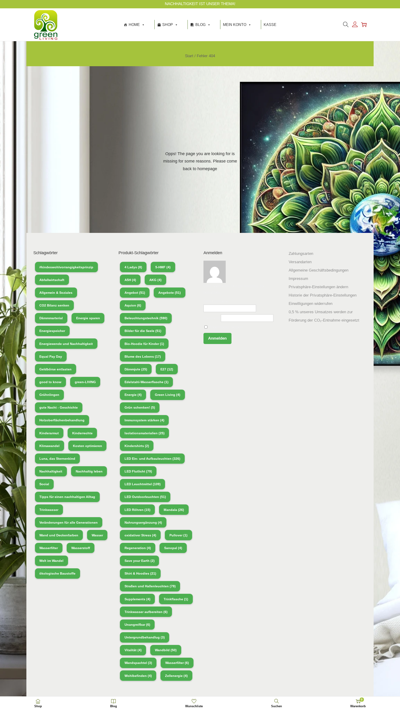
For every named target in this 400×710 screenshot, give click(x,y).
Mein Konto (234, 25)
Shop (167, 25)
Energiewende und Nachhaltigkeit (66, 344)
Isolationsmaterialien (145, 433)
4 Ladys (133, 267)
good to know (50, 382)
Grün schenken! (140, 407)
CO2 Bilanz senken (54, 305)
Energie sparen (88, 318)
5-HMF (163, 267)
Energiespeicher (52, 331)
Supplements (137, 599)
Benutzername (215, 301)
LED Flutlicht (138, 471)
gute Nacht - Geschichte (58, 407)
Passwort (211, 318)
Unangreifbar (137, 624)
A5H (130, 280)
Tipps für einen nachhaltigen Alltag (67, 497)
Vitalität (133, 650)
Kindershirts (137, 446)
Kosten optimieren (87, 446)
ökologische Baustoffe (57, 573)
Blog (200, 25)
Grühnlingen (49, 395)
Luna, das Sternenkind (57, 458)
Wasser (97, 535)
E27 (166, 369)
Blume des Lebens (143, 356)
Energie (133, 395)
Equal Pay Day (50, 356)
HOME (134, 25)
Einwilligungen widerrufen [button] (310, 303)
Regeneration (138, 548)
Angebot (135, 292)
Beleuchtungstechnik (146, 318)
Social (44, 484)
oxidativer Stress (140, 535)
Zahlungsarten (301, 253)
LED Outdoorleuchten (145, 497)
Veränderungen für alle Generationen (68, 522)
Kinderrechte (82, 433)
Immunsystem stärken (144, 420)
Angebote (169, 292)
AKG (155, 280)
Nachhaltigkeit (50, 471)
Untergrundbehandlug (145, 637)
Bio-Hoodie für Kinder (144, 344)
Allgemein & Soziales (55, 292)
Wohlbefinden (138, 676)
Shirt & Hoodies (140, 573)
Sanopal (173, 548)
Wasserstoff (80, 548)
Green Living (167, 395)
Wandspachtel (138, 663)
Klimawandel (49, 446)
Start (189, 56)
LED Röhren (137, 510)
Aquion (133, 305)
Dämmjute (136, 369)
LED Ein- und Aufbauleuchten (152, 458)
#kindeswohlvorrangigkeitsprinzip (66, 267)
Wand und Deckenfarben (58, 535)
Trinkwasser (48, 510)
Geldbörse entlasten (55, 369)
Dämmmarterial (51, 318)
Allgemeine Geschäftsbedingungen (318, 270)
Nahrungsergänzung (143, 522)
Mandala (174, 510)
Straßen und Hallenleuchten (150, 586)
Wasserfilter (48, 548)
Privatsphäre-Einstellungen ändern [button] (318, 287)
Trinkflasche (176, 599)
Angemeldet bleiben (225, 327)
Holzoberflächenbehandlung (61, 420)
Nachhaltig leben (89, 471)
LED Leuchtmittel (143, 484)
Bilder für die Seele (143, 331)
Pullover (178, 535)
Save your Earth (140, 561)
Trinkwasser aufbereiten (146, 612)
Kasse (270, 25)
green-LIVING (85, 382)
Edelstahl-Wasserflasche (147, 382)
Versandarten (300, 262)
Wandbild (166, 650)
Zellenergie (176, 676)
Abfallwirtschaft (51, 280)
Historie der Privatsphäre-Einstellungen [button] (322, 295)
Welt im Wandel (51, 561)
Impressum (298, 278)
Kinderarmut (49, 433)
